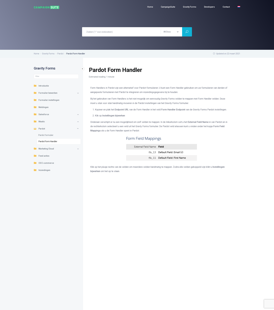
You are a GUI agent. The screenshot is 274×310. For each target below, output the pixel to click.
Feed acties (44, 156)
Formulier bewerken (48, 93)
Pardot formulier (45, 135)
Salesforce (44, 114)
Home (150, 7)
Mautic (42, 121)
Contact (226, 7)
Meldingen (44, 107)
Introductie (44, 86)
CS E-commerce (46, 163)
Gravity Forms (189, 7)
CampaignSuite (168, 7)
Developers (209, 7)
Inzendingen (44, 170)
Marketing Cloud (46, 149)
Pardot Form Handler (48, 141)
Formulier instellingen (49, 100)
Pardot (42, 129)
